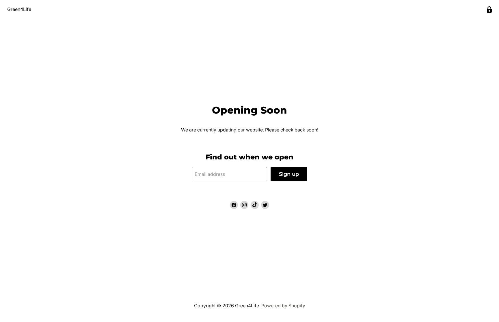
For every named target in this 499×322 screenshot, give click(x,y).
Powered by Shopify (283, 305)
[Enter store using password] (489, 9)
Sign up (289, 174)
